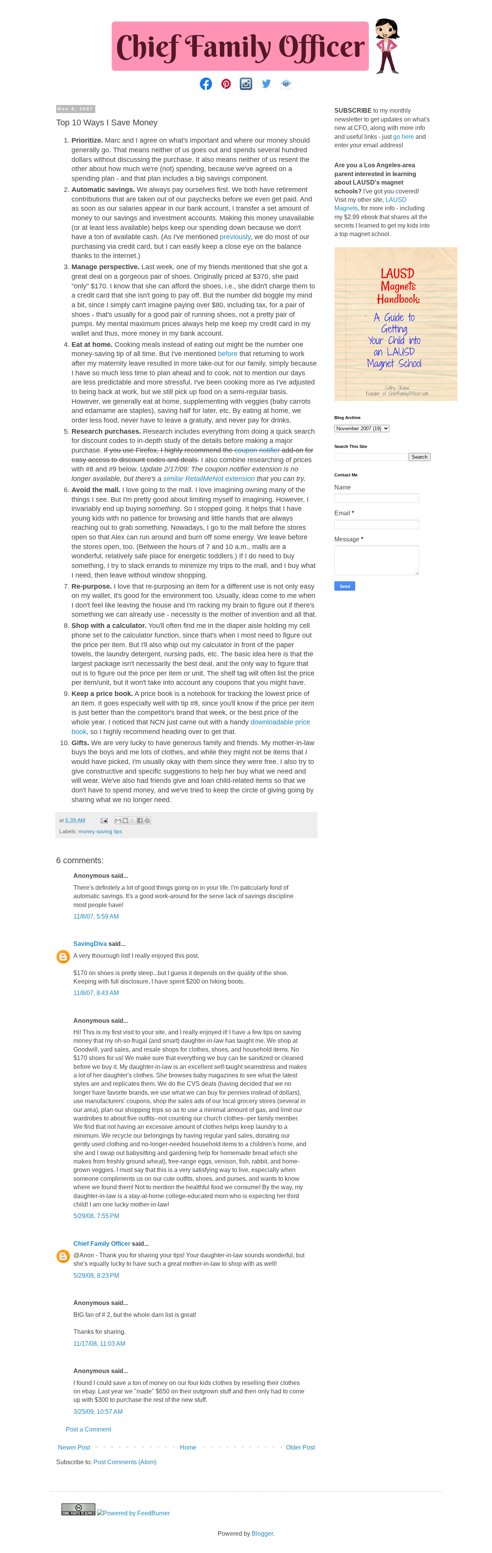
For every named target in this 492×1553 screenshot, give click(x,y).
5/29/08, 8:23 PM (96, 1275)
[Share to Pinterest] (147, 820)
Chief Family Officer (101, 1243)
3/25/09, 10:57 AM (98, 1411)
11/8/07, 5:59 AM (96, 916)
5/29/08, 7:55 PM (96, 1216)
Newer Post (74, 1447)
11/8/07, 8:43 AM (96, 993)
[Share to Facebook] (140, 820)
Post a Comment (88, 1429)
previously (235, 237)
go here (403, 136)
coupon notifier (257, 450)
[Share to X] (132, 820)
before (228, 354)
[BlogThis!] (125, 820)
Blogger (262, 1533)
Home (188, 1447)
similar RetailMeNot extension (209, 479)
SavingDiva (90, 943)
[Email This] (118, 820)
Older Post (300, 1447)
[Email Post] (103, 820)
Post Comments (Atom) (124, 1462)
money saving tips (100, 831)
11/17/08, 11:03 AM (99, 1343)
